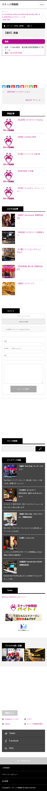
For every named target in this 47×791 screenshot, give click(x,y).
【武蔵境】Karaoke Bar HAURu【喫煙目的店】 (30, 563)
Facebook (13, 741)
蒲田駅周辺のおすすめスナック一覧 (14, 17)
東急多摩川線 (24, 14)
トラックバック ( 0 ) (23, 316)
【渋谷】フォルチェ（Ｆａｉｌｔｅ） (30, 189)
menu (42, 4)
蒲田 (36, 14)
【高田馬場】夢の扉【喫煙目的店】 (30, 267)
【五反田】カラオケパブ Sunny (30, 120)
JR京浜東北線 (8, 14)
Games (7, 724)
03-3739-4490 (16, 53)
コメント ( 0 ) (23, 321)
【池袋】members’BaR (26, 137)
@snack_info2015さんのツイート (14, 597)
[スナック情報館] (10, 4)
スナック (10, 26)
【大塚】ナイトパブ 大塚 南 (28, 154)
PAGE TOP (25, 761)
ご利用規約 (6, 768)
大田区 (16, 26)
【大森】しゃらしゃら (26, 538)
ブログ (29, 719)
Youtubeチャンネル (12, 719)
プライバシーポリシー (10, 774)
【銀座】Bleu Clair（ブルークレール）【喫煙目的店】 (31, 515)
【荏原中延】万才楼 (25, 171)
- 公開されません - (13, 348)
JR (3, 14)
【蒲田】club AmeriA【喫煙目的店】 (30, 216)
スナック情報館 (16, 788)
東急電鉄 (31, 14)
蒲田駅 (21, 26)
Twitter (12, 733)
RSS (11, 748)
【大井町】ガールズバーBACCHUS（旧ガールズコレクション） (30, 493)
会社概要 (5, 781)
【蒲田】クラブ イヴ (25, 283)
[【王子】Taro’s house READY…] (34, 654)
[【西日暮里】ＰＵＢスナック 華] (12, 654)
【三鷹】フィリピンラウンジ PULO (29, 250)
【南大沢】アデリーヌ (32, 100)
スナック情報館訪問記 (35, 724)
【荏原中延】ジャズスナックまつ (18, 92)
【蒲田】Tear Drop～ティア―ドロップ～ (31, 467)
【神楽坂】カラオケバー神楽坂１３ (30, 233)
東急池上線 (16, 14)
